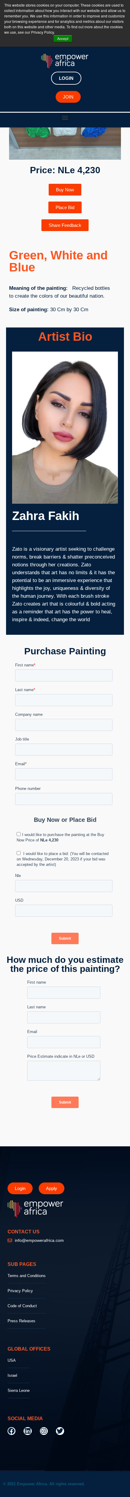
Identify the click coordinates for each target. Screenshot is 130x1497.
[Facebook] (11, 1431)
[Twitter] (60, 1431)
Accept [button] (62, 38)
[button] (65, 118)
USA (12, 1360)
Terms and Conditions (27, 1275)
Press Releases (21, 1321)
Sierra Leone (19, 1390)
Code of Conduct (22, 1306)
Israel (12, 1375)
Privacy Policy (20, 1291)
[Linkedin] (27, 1431)
